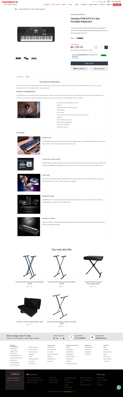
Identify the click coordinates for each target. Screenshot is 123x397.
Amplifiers (31, 354)
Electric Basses (33, 352)
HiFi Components (52, 349)
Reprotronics (52, 378)
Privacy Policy (100, 378)
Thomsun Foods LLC (85, 385)
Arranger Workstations (16, 358)
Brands (109, 4)
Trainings (106, 349)
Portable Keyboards (15, 355)
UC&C (70, 4)
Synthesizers (13, 360)
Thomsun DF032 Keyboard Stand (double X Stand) (29, 283)
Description (19, 76)
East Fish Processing (32, 382)
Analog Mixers (70, 349)
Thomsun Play (68, 387)
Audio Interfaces (70, 356)
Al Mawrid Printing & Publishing (35, 380)
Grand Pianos (13, 348)
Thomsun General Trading (33, 378)
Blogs (105, 347)
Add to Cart (89, 63)
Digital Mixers (69, 352)
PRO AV (68, 347)
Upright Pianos (14, 351)
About (77, 4)
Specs (27, 76)
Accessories (32, 363)
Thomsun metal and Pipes (85, 381)
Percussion (32, 361)
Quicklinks (101, 374)
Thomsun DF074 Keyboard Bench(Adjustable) (93, 283)
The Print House (53, 382)
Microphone (88, 349)
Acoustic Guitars (14, 365)
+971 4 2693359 (116, 1)
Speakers (50, 356)
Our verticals (32, 374)
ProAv (63, 4)
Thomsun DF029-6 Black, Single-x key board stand (61, 322)
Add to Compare (99, 68)
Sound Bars (50, 352)
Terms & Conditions (102, 380)
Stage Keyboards (14, 362)
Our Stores (117, 4)
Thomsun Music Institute (68, 384)
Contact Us (100, 385)
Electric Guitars (33, 349)
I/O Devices (88, 354)
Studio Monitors (89, 347)
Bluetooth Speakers (52, 354)
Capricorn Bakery (53, 380)
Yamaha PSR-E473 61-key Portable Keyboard (31, 9)
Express (46, 4)
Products (84, 4)
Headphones (88, 352)
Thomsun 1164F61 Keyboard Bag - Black (29, 322)
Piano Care (106, 356)
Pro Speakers (69, 354)
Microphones (69, 359)
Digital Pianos (13, 353)
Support (102, 4)
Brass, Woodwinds (34, 359)
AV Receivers (50, 347)
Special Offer (55, 4)
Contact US (107, 361)
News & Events (93, 4)
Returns (99, 382)
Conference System (71, 363)
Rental (105, 354)
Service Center (107, 359)
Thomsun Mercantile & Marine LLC (70, 379)
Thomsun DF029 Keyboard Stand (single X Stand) (61, 283)
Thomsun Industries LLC (86, 378)
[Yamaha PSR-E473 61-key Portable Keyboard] (36, 34)
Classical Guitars (33, 347)
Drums (30, 356)
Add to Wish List (80, 68)
